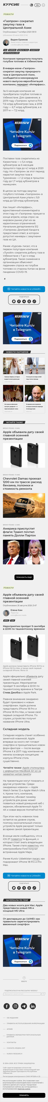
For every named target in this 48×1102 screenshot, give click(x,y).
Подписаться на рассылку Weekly (21, 991)
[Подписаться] (43, 994)
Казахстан (34, 50)
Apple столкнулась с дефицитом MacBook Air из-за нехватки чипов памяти (23, 771)
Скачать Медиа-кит (16, 1048)
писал (36, 858)
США (12, 620)
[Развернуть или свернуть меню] (43, 5)
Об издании (12, 1018)
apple (6, 620)
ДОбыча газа (23, 50)
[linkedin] (32, 1006)
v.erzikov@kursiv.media (20, 45)
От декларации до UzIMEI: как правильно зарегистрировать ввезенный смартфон (21, 921)
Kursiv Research (14, 1054)
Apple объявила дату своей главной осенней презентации (23, 435)
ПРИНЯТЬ (24, 1095)
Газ (5, 50)
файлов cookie (24, 1089)
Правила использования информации (26, 1023)
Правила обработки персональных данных (24, 1036)
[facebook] (7, 1006)
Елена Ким (16, 610)
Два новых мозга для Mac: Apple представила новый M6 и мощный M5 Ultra (22, 908)
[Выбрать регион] (31, 5)
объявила (31, 676)
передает (22, 84)
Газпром (12, 50)
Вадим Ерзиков (19, 39)
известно (33, 845)
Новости (8, 14)
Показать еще (24, 577)
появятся (16, 839)
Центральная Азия (11, 53)
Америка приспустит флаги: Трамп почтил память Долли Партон (19, 532)
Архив (10, 1029)
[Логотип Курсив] (11, 4)
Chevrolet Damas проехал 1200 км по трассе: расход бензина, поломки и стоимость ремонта (22, 483)
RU (37, 5)
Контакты (11, 1042)
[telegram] (24, 1006)
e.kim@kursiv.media (18, 615)
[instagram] (15, 1006)
